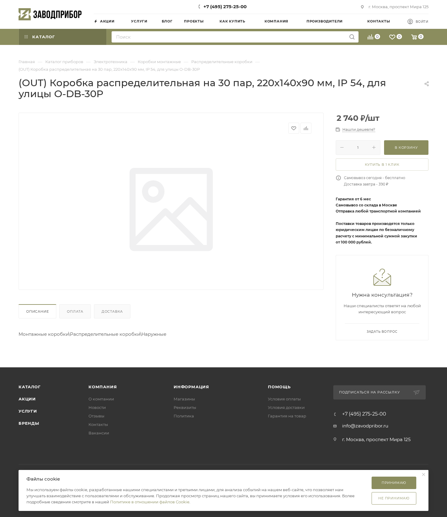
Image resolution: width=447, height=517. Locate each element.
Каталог (30, 386)
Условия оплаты (284, 398)
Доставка (112, 311)
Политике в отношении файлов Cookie (149, 501)
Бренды (29, 423)
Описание (37, 311)
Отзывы (96, 415)
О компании (101, 398)
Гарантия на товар (287, 415)
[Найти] (352, 37)
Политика (184, 415)
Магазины (184, 398)
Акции (27, 398)
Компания (102, 386)
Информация (191, 386)
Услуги (28, 411)
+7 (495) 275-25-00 (225, 6)
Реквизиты (185, 407)
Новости (97, 407)
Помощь (279, 386)
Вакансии (98, 432)
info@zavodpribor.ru (365, 426)
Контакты (98, 424)
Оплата (75, 311)
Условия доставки (286, 407)
